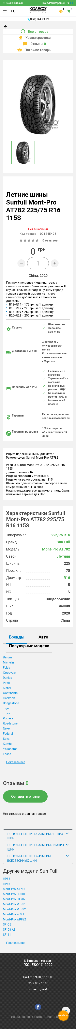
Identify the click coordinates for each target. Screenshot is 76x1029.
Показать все (15, 762)
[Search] (13, 11)
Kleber (7, 688)
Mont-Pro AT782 (56, 549)
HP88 (6, 879)
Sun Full (63, 542)
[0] (69, 11)
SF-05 (7, 924)
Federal (8, 733)
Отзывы (38, 44)
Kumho (8, 744)
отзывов (50, 240)
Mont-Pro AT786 (14, 889)
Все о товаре (38, 32)
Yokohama (10, 749)
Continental (10, 693)
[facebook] (38, 1007)
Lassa (7, 754)
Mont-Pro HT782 (14, 899)
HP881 (7, 884)
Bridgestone (11, 703)
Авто (43, 637)
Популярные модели (29, 646)
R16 (67, 577)
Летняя (63, 556)
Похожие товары (38, 50)
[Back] (6, 27)
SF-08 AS (9, 929)
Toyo (6, 713)
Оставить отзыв (25, 796)
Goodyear (9, 672)
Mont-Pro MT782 (14, 909)
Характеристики (38, 38)
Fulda (6, 667)
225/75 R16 (60, 535)
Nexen (7, 728)
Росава (8, 718)
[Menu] (5, 11)
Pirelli (6, 683)
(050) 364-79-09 (39, 19)
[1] (61, 11)
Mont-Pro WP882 (14, 919)
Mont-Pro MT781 (14, 904)
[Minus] (21, 263)
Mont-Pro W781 (13, 914)
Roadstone (10, 723)
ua (71, 2)
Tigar (6, 708)
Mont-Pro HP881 (14, 894)
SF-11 (7, 935)
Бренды (16, 637)
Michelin (8, 662)
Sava (6, 739)
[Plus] (55, 263)
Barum (7, 657)
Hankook (9, 698)
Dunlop (7, 678)
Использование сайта (26, 1017)
